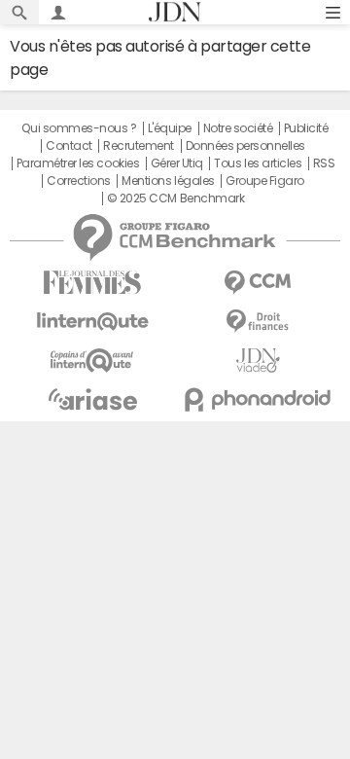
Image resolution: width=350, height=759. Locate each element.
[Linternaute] (92, 321)
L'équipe (170, 128)
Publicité (306, 128)
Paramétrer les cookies (78, 163)
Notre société (238, 128)
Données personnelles (245, 146)
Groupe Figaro (265, 181)
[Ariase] (92, 399)
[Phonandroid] (257, 399)
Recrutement (138, 146)
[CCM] (257, 283)
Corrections (79, 181)
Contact (69, 146)
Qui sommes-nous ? (78, 128)
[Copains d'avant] (92, 360)
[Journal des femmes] (92, 283)
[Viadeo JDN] (257, 360)
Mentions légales (168, 181)
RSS (324, 163)
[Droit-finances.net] (257, 321)
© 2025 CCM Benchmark (175, 198)
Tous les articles (257, 163)
